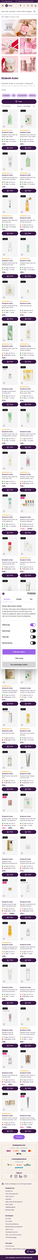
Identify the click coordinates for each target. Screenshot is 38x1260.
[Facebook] (11, 1176)
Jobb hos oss (9, 1229)
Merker (7, 17)
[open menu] (3, 6)
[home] (9, 5)
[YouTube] (25, 1176)
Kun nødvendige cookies (19, 664)
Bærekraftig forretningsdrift (13, 1226)
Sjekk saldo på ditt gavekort (14, 1202)
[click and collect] (32, 6)
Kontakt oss (9, 1191)
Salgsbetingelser (10, 1207)
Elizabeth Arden (14, 17)
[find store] (21, 6)
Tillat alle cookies (19, 652)
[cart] (36, 6)
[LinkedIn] (20, 1176)
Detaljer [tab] (19, 599)
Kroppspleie (22, 95)
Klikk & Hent (9, 1204)
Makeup (32, 95)
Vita (3, 17)
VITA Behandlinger (11, 1237)
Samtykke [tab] (7, 599)
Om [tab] (31, 599)
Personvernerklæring (11, 1224)
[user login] (24, 6)
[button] (34, 11)
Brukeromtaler (9, 1210)
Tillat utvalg (19, 658)
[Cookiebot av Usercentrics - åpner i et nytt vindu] (27, 593)
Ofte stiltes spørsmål (11, 1194)
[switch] (33, 630)
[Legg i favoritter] (4, 127)
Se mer (4, 89)
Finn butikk (8, 1221)
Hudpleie (6, 95)
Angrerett (8, 1199)
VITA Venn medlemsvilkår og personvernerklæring (20, 1249)
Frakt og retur (9, 1196)
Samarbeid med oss (11, 1232)
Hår (13, 95)
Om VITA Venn (9, 1246)
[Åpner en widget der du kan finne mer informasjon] (30, 1251)
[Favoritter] (28, 6)
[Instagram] (15, 1176)
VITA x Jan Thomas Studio (13, 1235)
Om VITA (8, 1218)
